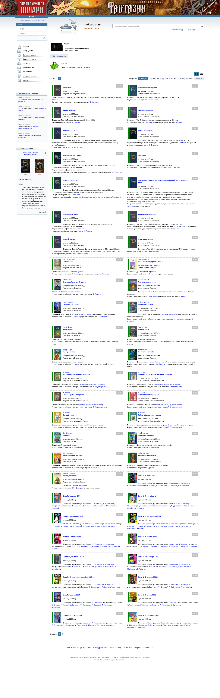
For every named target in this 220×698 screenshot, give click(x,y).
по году (181, 78)
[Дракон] (25, 172)
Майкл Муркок (143, 453)
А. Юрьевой (96, 605)
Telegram (137, 648)
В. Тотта (186, 625)
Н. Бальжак (76, 506)
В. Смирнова (76, 122)
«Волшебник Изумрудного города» (92, 384)
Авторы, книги (28, 51)
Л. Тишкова (192, 546)
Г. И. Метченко (180, 226)
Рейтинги (26, 63)
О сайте (69, 648)
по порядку (143, 78)
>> (43, 208)
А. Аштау (130, 526)
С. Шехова (56, 605)
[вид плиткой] (196, 74)
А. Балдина (154, 605)
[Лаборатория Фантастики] (69, 26)
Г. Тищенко (153, 145)
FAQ (97, 648)
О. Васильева (172, 483)
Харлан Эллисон (69, 473)
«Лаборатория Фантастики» (114, 660)
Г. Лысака (88, 231)
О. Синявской (140, 627)
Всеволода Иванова (80, 254)
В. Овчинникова (154, 625)
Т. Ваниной (65, 605)
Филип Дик (67, 279)
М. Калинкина (77, 447)
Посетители (27, 72)
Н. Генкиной (93, 102)
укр (81, 648)
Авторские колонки (30, 76)
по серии (189, 78)
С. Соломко (178, 122)
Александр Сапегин (30, 152)
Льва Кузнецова (173, 167)
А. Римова (116, 546)
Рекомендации (28, 67)
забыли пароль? (38, 21)
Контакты (104, 648)
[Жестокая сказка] (39, 172)
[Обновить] (44, 154)
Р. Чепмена (151, 274)
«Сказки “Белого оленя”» (158, 362)
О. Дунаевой (172, 486)
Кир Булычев (68, 433)
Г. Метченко (149, 122)
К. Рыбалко (151, 486)
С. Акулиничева (153, 251)
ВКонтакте (127, 648)
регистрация (26, 21)
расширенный (193, 30)
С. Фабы (75, 317)
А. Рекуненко (117, 172)
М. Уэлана (75, 274)
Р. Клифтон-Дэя (77, 488)
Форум (25, 80)
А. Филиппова (114, 587)
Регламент (89, 648)
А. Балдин (99, 625)
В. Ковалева (104, 274)
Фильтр (199, 78)
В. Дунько (150, 468)
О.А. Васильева (98, 584)
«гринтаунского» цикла (82, 314)
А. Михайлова (109, 506)
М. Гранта (150, 319)
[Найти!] (201, 26)
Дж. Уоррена (160, 364)
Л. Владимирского (99, 387)
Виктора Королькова (89, 197)
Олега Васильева (173, 503)
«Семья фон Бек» (161, 465)
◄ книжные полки (59, 56)
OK (42, 38)
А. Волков (66, 372)
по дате (152, 78)
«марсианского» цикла (168, 292)
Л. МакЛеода (152, 296)
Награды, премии (29, 59)
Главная (26, 46)
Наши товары (148, 648)
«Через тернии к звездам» (85, 465)
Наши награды (116, 648)
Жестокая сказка (30, 154)
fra (78, 648)
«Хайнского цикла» (76, 272)
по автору (160, 78)
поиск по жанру (177, 30)
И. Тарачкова (97, 602)
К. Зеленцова (173, 526)
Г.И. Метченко (76, 147)
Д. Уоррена (97, 294)
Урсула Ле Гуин (69, 259)
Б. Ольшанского (153, 100)
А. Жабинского (184, 483)
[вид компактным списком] (201, 74)
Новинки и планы (29, 55)
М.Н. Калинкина (153, 447)
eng (74, 648)
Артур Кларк (67, 327)
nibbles (20, 184)
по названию (171, 78)
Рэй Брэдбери (143, 279)
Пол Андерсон (143, 259)
